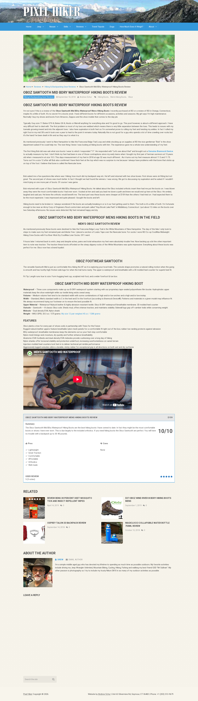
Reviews (80, 26)
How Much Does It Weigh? (131, 26)
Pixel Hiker (27, 694)
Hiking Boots (103, 97)
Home (28, 26)
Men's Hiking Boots (118, 97)
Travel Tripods (98, 26)
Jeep (39, 26)
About (151, 26)
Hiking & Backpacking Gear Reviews (39, 97)
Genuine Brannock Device (160, 151)
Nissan (52, 26)
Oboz (130, 97)
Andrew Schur (86, 97)
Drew (60, 559)
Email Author (76, 559)
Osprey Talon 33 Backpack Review (66, 523)
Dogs (112, 26)
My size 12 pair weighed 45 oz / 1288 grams (80, 314)
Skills (66, 26)
